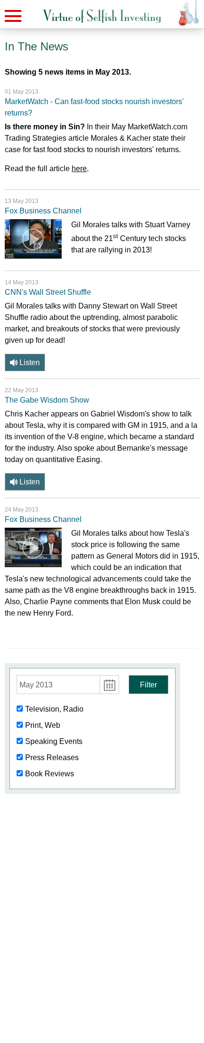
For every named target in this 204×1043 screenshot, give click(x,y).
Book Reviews (49, 774)
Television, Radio (54, 709)
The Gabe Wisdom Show (47, 400)
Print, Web (42, 725)
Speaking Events (54, 741)
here (79, 168)
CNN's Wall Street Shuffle (48, 292)
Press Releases (52, 757)
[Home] (102, 16)
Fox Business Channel (43, 211)
